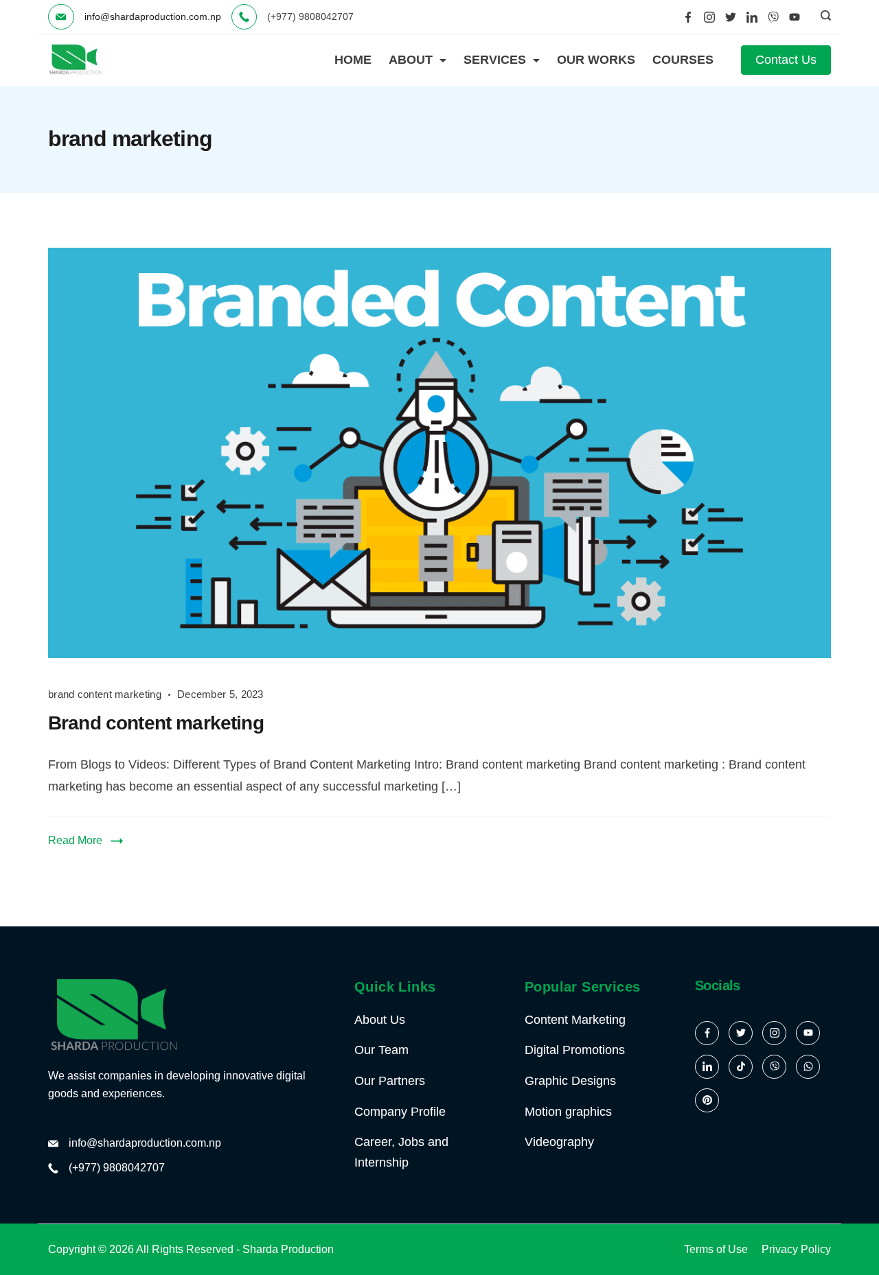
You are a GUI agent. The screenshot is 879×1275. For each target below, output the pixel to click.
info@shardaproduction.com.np (152, 16)
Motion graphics (568, 1112)
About (411, 60)
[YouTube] (794, 17)
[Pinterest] (707, 1100)
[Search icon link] (822, 17)
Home (353, 60)
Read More (75, 840)
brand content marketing (104, 694)
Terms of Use (716, 1249)
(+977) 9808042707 (117, 1167)
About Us (379, 1020)
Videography (559, 1142)
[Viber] (773, 17)
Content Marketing (575, 1020)
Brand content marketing (156, 723)
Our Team (381, 1050)
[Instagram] (709, 17)
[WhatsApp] (808, 1067)
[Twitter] (730, 17)
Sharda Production (288, 1249)
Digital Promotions (575, 1050)
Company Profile (400, 1112)
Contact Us (786, 60)
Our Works (596, 60)
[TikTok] (741, 1067)
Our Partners (389, 1081)
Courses (683, 60)
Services (495, 60)
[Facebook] (688, 17)
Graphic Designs (570, 1081)
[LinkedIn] (751, 17)
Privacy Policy (796, 1249)
